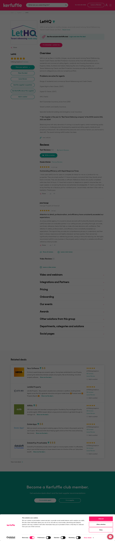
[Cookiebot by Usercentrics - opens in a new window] (11, 537)
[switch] (48, 537)
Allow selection (100, 524)
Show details (88, 537)
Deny (100, 530)
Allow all (100, 518)
